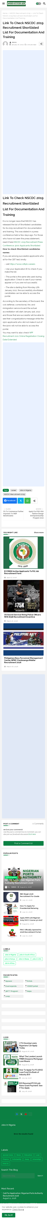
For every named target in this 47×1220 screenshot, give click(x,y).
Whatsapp (27, 501)
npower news (8, 1155)
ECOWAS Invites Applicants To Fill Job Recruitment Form (21, 572)
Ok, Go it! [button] (9, 1215)
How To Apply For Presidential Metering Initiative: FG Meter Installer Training (31, 909)
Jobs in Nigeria (25, 490)
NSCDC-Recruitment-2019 (20, 13)
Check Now (17, 1209)
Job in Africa (9, 963)
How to (5, 1163)
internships (37, 1159)
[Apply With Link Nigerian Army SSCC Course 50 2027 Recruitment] (10, 921)
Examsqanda (10, 986)
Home (5, 13)
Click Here (32, 834)
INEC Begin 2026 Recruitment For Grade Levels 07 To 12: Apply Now (31, 896)
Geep (27, 1159)
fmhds (29, 981)
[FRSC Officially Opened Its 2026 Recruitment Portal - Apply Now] (10, 933)
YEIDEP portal (32, 986)
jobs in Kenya (10, 959)
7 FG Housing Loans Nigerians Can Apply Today (28, 1045)
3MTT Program (11, 991)
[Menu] (3, 3)
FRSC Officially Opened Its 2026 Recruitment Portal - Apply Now (31, 932)
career (13, 490)
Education (28, 1155)
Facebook (11, 501)
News (19, 1155)
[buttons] (17, 1114)
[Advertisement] (23, 122)
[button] (38, 3)
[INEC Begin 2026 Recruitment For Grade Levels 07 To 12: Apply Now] (10, 897)
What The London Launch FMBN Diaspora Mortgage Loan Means (31, 1058)
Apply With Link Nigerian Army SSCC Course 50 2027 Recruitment (31, 920)
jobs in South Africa (27, 955)
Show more (39, 532)
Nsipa (29, 991)
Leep (7, 996)
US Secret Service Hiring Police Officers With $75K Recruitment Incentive (22, 616)
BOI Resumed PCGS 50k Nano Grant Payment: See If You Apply (30, 1085)
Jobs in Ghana (24, 959)
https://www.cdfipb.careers (22, 264)
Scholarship (16, 1159)
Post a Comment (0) (23, 843)
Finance (6, 1159)
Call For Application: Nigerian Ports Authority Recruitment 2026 (23, 1194)
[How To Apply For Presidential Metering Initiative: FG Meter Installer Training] (10, 909)
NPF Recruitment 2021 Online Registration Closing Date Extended (23, 336)
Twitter (21, 501)
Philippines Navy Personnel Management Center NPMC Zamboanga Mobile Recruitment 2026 (23, 660)
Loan (38, 1155)
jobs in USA (37, 959)
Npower (8, 981)
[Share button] (34, 501)
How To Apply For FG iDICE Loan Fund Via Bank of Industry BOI (31, 1072)
